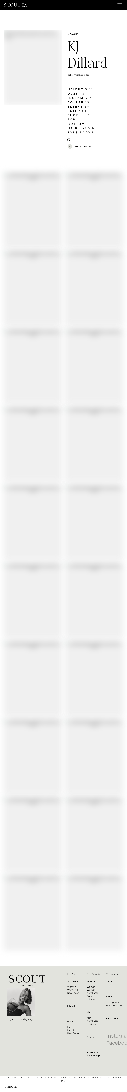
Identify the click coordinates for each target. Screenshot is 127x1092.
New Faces (73, 993)
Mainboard (11, 1086)
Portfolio (80, 146)
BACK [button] (73, 34)
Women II (72, 989)
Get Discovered (114, 1005)
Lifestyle (91, 999)
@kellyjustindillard (79, 74)
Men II (70, 1030)
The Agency (112, 1002)
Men (69, 1027)
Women (71, 986)
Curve (90, 996)
